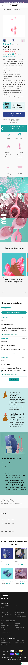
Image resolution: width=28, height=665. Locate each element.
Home (4, 9)
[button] (4, 40)
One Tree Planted (19, 627)
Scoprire (3, 565)
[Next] (24, 292)
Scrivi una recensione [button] (14, 312)
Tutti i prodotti (5, 605)
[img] (4, 318)
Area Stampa (4, 630)
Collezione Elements (16, 9)
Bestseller (4, 608)
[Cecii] (21, 553)
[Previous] (4, 292)
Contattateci (18, 630)
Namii (2, 610)
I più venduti (8, 9)
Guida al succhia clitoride (5, 633)
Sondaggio (17, 623)
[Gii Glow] (7, 573)
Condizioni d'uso (5, 642)
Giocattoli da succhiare (20, 616)
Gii (15, 608)
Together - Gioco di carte (6, 615)
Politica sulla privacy (6, 645)
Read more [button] (4, 372)
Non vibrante (6, 10)
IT (24, 663)
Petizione (17, 625)
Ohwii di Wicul (4, 612)
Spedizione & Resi (19, 640)
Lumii (16, 605)
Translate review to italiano (10, 334)
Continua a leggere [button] (6, 331)
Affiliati (3, 640)
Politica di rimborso (19, 642)
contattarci (11, 531)
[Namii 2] (21, 573)
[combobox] (24, 663)
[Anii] (7, 553)
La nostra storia (5, 625)
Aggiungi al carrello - (14, 114)
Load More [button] (14, 379)
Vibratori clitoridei (19, 612)
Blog (2, 627)
